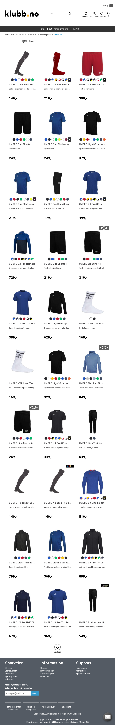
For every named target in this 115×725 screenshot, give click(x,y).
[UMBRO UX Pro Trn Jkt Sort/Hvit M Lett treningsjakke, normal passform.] (92, 541)
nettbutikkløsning (54, 722)
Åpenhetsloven (48, 707)
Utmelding (28, 688)
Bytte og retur (11, 676)
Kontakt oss (81, 671)
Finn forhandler (47, 671)
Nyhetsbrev (45, 676)
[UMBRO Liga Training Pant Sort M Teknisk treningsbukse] (92, 422)
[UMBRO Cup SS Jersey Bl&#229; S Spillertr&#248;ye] (57, 123)
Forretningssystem (35, 722)
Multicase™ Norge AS (79, 722)
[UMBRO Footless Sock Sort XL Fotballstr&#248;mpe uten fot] (57, 183)
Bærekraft (66, 707)
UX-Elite (58, 35)
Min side (8, 668)
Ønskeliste (9, 673)
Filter (31, 41)
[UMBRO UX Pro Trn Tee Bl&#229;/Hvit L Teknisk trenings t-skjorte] (22, 302)
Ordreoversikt (11, 671)
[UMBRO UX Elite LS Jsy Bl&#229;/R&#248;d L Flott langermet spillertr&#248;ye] (92, 481)
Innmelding (12, 688)
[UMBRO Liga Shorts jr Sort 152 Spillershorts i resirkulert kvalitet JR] (22, 422)
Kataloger (9, 679)
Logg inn (94, 13)
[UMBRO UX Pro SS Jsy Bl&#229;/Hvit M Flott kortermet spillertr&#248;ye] (92, 183)
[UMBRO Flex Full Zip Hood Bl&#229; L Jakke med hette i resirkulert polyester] (92, 362)
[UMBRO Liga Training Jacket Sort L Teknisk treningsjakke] (22, 541)
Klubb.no (20, 35)
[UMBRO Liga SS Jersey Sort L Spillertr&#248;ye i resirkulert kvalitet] (92, 123)
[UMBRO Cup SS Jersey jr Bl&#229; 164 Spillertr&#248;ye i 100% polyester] (22, 183)
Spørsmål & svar (83, 673)
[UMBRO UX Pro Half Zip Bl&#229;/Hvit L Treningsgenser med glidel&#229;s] (22, 242)
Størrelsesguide (47, 673)
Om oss (43, 668)
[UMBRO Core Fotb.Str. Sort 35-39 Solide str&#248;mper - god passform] (22, 63)
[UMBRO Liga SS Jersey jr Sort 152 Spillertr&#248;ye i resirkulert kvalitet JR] (57, 362)
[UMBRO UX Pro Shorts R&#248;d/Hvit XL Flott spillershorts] (92, 63)
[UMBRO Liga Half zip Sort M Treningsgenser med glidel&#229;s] (57, 302)
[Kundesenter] (86, 13)
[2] (57, 646)
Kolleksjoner (45, 35)
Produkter (32, 35)
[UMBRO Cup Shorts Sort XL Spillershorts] (22, 123)
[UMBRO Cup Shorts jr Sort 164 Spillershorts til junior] (57, 242)
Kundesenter (81, 668)
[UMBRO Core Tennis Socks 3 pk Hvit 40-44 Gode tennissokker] (92, 302)
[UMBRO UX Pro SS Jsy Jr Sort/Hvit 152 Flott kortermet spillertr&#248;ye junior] (57, 422)
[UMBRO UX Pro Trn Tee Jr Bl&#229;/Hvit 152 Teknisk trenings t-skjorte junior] (57, 601)
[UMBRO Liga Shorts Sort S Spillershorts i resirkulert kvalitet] (92, 242)
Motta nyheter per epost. (16, 685)
